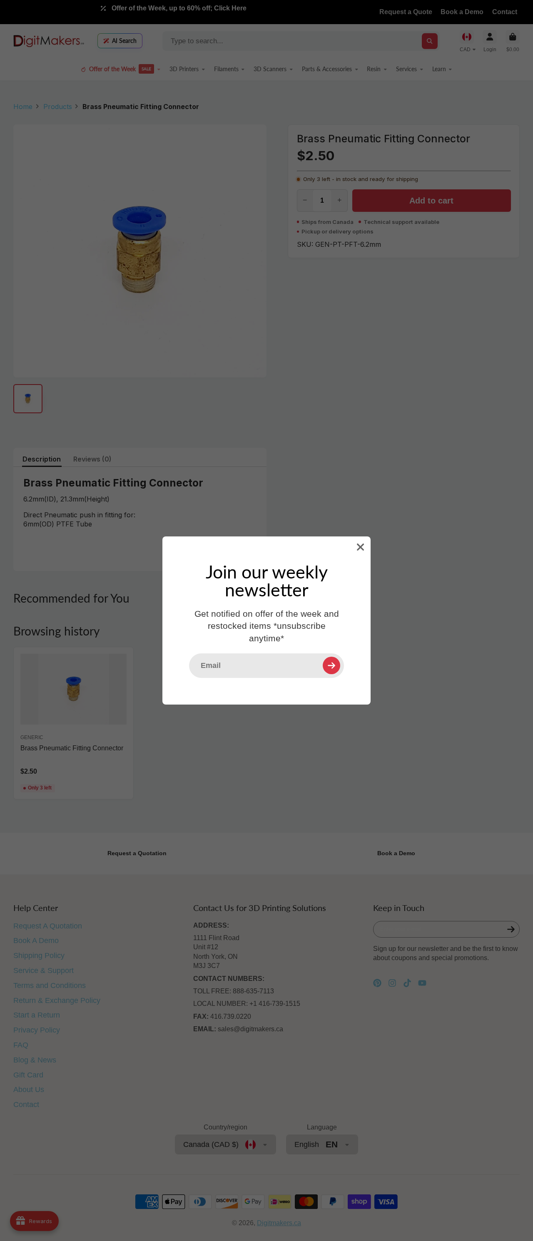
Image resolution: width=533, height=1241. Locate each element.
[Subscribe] (331, 665)
